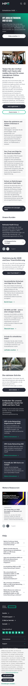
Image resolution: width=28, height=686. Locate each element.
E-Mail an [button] (8, 620)
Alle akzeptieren (7, 675)
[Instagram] (10, 632)
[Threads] (13, 632)
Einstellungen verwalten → (8, 683)
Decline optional (7, 680)
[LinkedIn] (3, 632)
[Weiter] (7, 248)
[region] (14, 236)
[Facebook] (16, 632)
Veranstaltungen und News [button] (10, 648)
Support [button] (4, 643)
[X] (7, 632)
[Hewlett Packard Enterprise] (5, 4)
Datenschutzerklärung (12, 672)
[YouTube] (19, 632)
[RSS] (22, 632)
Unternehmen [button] (6, 639)
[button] (21, 3)
